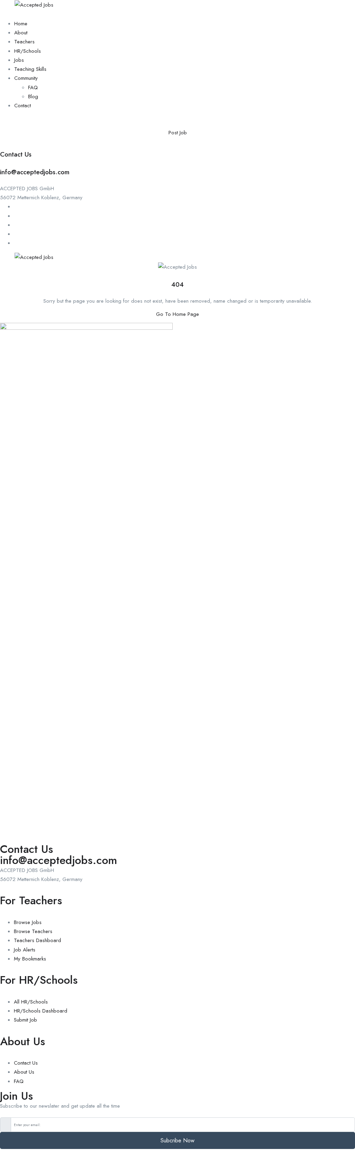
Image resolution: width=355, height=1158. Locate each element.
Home (20, 23)
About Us (24, 1072)
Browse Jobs (28, 922)
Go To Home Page (177, 314)
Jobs (19, 60)
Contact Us (26, 1063)
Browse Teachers (33, 931)
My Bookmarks (30, 959)
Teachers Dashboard (37, 940)
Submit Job (25, 1020)
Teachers (24, 41)
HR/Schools (27, 51)
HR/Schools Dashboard (40, 1011)
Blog (33, 96)
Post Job (177, 132)
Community (26, 78)
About (20, 32)
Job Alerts (24, 950)
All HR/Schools (31, 1002)
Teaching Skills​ (30, 69)
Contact (22, 105)
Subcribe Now (177, 1140)
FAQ (33, 87)
